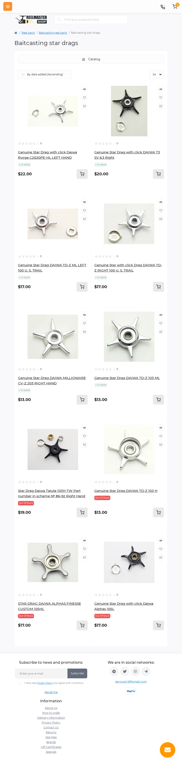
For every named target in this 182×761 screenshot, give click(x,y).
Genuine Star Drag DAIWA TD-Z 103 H (125, 491)
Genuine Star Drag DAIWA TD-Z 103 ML (127, 378)
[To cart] (82, 174)
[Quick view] (84, 89)
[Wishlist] (84, 97)
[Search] (59, 19)
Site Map (51, 737)
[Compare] (84, 106)
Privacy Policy (45, 683)
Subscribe (77, 673)
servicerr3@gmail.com (131, 681)
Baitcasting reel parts (53, 32)
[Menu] (7, 6)
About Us (51, 708)
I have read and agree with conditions (53, 683)
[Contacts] (162, 6)
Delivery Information (51, 717)
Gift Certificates (51, 747)
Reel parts (28, 32)
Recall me (51, 692)
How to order (51, 712)
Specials (51, 751)
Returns (51, 732)
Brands (51, 742)
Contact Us (51, 727)
